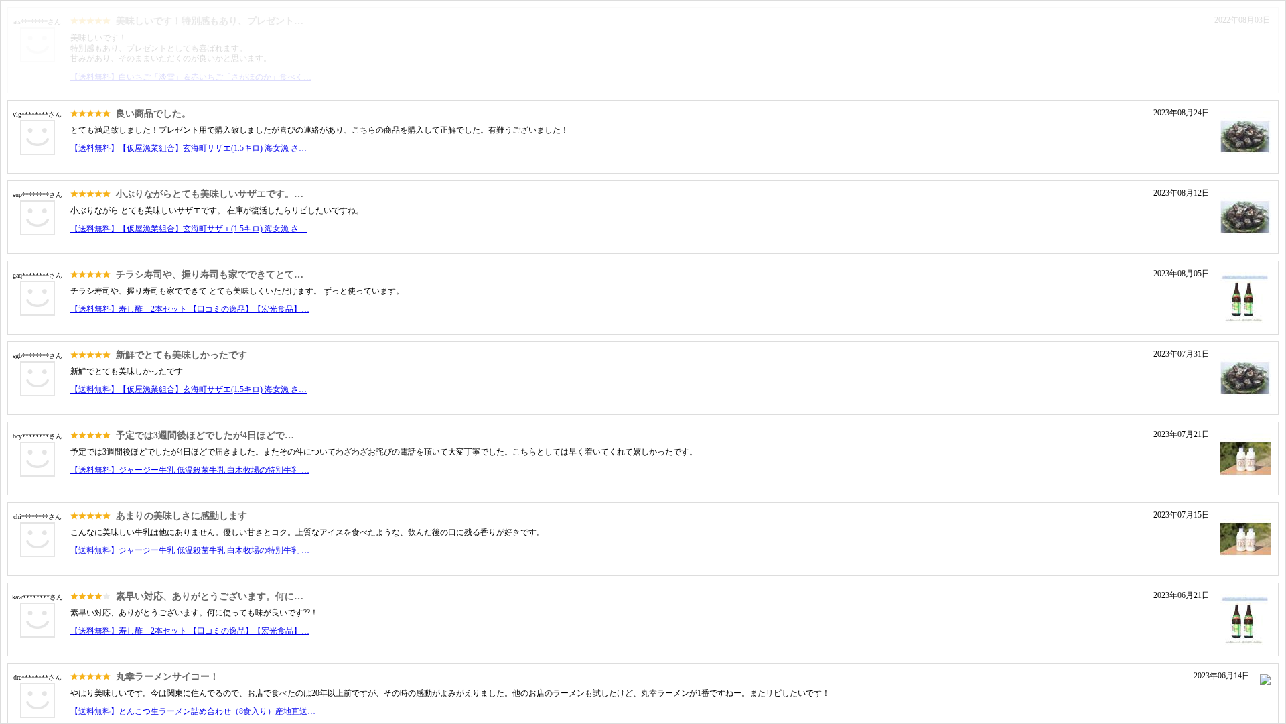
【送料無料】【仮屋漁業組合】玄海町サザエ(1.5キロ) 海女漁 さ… (188, 148)
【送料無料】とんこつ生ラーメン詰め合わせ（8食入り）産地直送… (192, 711)
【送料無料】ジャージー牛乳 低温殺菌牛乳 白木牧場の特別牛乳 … (189, 470)
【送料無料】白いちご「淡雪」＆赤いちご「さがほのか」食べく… (190, 77)
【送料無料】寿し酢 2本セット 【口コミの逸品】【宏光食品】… (189, 309)
